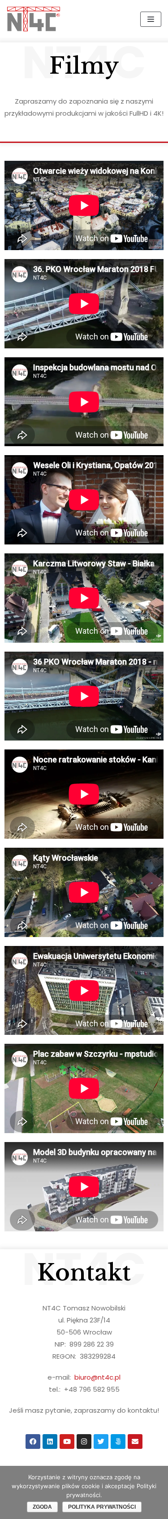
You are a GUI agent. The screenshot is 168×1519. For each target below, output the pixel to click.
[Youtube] (67, 1441)
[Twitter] (101, 1441)
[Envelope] (135, 1441)
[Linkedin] (50, 1441)
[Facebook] (33, 1441)
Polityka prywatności (102, 1507)
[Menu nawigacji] (150, 19)
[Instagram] (84, 1441)
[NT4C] (33, 19)
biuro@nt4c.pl (97, 1377)
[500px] (118, 1441)
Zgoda (42, 1507)
